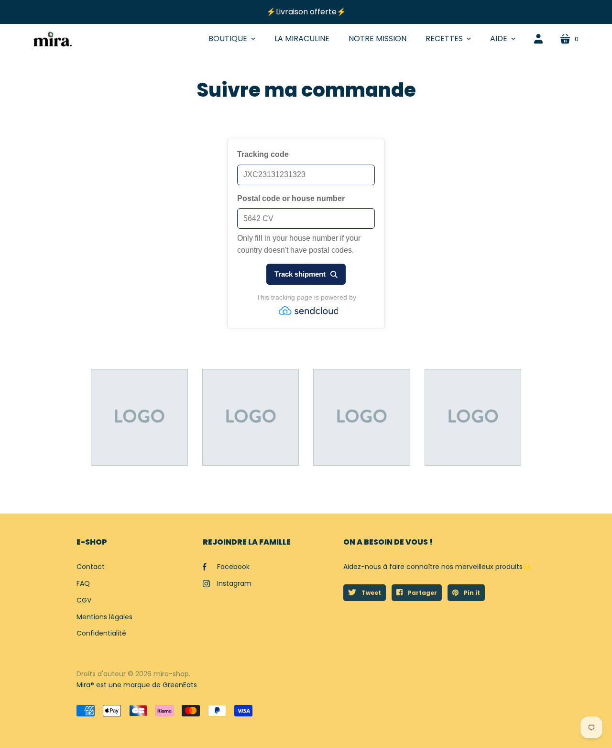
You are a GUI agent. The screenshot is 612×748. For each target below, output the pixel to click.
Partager (421, 593)
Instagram (234, 583)
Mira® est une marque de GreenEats (136, 685)
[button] (232, 39)
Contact (90, 566)
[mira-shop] (52, 39)
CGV (83, 600)
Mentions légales (104, 617)
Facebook (233, 566)
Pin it (471, 593)
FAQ (83, 583)
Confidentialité (101, 633)
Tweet (370, 593)
